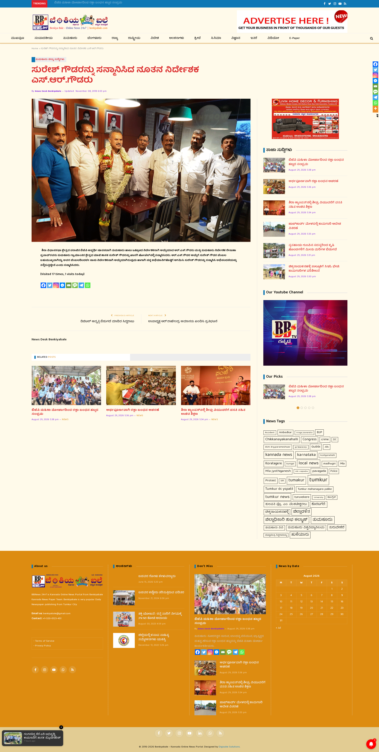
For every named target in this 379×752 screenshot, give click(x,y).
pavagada (319, 471)
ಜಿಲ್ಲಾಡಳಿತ (301, 511)
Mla (342, 463)
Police (333, 471)
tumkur (318, 480)
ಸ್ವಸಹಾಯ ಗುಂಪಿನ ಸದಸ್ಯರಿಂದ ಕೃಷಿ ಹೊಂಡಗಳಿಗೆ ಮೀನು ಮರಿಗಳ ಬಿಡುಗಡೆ (313, 247)
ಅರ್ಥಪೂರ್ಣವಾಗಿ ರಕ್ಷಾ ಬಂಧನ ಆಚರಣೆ (77, 3)
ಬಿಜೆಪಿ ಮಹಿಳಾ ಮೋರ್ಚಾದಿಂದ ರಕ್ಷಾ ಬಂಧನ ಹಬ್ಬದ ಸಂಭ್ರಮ (65, 412)
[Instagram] (56, 285)
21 (322, 608)
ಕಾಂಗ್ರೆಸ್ (331, 497)
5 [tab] (313, 407)
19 (301, 608)
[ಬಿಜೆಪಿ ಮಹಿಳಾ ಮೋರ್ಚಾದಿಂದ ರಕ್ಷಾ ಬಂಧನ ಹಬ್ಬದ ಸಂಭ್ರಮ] (66, 385)
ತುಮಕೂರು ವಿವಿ (274, 527)
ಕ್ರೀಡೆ (197, 38)
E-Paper (294, 38)
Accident (270, 433)
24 (281, 614)
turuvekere (301, 497)
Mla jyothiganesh (278, 471)
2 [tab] (302, 407)
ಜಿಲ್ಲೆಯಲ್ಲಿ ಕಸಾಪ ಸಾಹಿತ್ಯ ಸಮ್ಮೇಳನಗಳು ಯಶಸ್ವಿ (153, 637)
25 (291, 614)
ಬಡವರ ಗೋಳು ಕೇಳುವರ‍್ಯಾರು (156, 577)
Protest (270, 480)
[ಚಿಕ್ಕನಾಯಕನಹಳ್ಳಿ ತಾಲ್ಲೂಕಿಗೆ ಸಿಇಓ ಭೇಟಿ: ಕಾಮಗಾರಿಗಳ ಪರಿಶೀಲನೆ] (274, 271)
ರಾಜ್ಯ (115, 38)
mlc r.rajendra (301, 471)
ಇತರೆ (253, 38)
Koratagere (273, 464)
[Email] (68, 285)
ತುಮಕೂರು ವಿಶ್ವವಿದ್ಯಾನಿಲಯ (306, 527)
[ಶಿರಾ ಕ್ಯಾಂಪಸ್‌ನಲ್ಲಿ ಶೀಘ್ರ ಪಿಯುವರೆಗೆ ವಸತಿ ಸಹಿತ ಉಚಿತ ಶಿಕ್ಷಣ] (215, 385)
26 (301, 614)
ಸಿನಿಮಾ (216, 38)
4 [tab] (309, 407)
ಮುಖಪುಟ (17, 38)
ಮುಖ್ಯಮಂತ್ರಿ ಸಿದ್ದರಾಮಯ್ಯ (276, 535)
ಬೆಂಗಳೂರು (94, 38)
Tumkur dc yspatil (279, 489)
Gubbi (315, 447)
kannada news (278, 455)
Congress (310, 440)
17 (281, 608)
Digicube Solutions (229, 747)
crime (325, 439)
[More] (375, 108)
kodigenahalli (327, 455)
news (65, 420)
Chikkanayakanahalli (281, 439)
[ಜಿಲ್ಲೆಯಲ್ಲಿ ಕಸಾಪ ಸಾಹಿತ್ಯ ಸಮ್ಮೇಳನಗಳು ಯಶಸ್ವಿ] (124, 640)
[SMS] (75, 285)
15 (332, 601)
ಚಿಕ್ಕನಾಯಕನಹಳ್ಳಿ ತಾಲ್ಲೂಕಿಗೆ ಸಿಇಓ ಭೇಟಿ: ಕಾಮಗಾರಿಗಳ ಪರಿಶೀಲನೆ (314, 269)
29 (331, 614)
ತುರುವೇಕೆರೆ (336, 527)
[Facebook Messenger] (62, 285)
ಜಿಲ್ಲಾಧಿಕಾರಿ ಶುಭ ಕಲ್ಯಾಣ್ (286, 520)
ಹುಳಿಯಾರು (300, 535)
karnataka (306, 455)
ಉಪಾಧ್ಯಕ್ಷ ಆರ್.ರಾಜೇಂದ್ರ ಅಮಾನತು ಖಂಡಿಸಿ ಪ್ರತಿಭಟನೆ (182, 321)
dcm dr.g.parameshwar (277, 447)
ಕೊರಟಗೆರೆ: (318, 504)
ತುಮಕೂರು (70, 38)
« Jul (278, 628)
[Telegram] (81, 285)
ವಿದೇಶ (155, 38)
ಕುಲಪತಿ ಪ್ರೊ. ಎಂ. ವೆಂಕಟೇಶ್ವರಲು (286, 504)
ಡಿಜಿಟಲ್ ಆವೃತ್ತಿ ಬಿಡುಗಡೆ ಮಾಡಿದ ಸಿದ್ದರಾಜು (107, 321)
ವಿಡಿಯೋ (273, 38)
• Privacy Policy (42, 646)
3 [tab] (305, 407)
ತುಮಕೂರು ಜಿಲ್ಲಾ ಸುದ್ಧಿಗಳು (50, 59)
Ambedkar (285, 432)
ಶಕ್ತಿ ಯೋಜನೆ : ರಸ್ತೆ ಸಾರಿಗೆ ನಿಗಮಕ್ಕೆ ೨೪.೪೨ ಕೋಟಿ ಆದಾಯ (160, 616)
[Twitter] (50, 285)
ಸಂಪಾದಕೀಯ (44, 38)
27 (311, 614)
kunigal (290, 464)
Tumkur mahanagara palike (315, 489)
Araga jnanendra (304, 433)
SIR (282, 481)
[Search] (371, 38)
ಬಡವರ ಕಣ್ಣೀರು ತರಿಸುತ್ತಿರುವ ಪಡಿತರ (161, 593)
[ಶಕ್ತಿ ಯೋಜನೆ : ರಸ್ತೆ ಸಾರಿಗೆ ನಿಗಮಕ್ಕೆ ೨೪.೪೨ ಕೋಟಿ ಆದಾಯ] (124, 619)
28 (321, 614)
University (318, 497)
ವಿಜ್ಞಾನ (235, 38)
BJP (319, 432)
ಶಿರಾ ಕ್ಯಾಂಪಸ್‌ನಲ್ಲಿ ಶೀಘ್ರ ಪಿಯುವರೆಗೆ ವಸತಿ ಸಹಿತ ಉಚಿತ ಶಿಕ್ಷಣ (213, 412)
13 (311, 601)
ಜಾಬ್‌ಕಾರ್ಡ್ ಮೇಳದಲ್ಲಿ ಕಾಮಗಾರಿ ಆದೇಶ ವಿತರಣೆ (315, 226)
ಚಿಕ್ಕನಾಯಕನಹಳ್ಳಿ (277, 512)
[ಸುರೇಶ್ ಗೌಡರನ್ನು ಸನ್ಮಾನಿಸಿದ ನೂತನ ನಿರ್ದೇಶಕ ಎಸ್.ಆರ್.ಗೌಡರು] (141, 170)
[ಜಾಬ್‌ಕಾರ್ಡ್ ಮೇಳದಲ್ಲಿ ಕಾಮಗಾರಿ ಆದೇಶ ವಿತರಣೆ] (274, 229)
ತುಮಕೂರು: (322, 520)
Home (35, 49)
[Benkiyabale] (70, 22)
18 (291, 608)
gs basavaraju (301, 447)
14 (321, 601)
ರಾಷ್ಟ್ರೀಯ (134, 38)
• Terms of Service (44, 641)
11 (291, 601)
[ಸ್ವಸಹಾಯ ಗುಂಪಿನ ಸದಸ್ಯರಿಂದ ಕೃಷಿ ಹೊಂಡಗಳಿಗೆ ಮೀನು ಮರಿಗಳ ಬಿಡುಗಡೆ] (274, 250)
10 (281, 601)
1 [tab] (298, 407)
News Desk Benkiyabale (48, 91)
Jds (327, 447)
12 (301, 601)
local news (309, 463)
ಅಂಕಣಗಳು (176, 38)
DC (335, 439)
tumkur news (277, 497)
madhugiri (329, 463)
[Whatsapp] (87, 285)
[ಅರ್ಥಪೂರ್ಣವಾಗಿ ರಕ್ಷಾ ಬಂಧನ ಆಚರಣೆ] (141, 385)
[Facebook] (43, 285)
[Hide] (377, 114)
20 (311, 608)
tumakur (296, 480)
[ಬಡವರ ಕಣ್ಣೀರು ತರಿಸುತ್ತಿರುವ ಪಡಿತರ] (124, 597)
